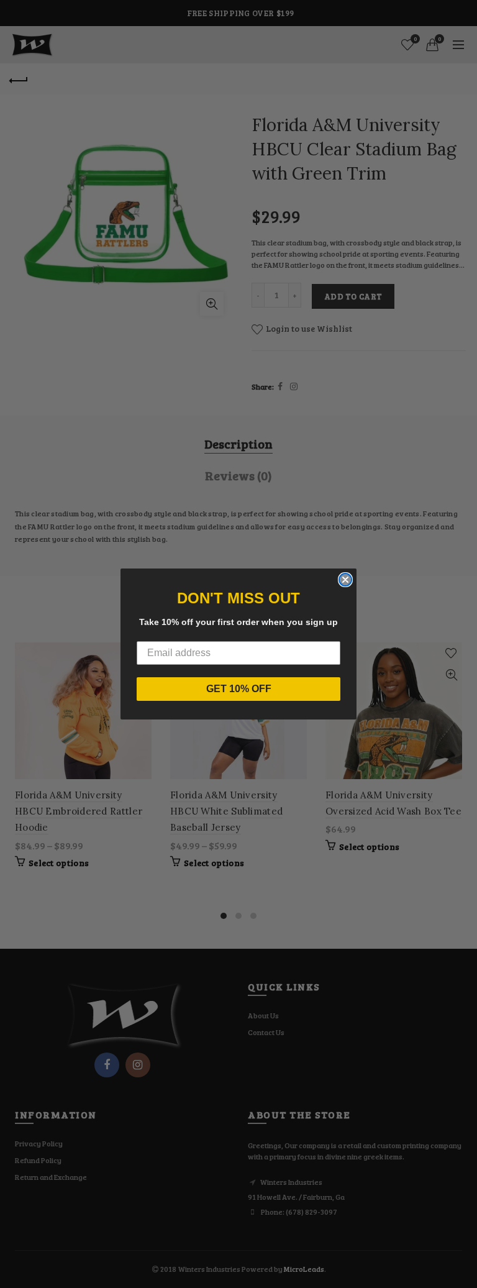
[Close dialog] (345, 579)
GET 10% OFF (238, 688)
